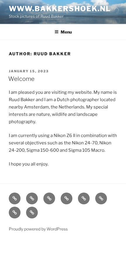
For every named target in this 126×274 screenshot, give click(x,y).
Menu (66, 31)
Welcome (21, 78)
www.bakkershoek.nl (60, 8)
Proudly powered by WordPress (38, 228)
